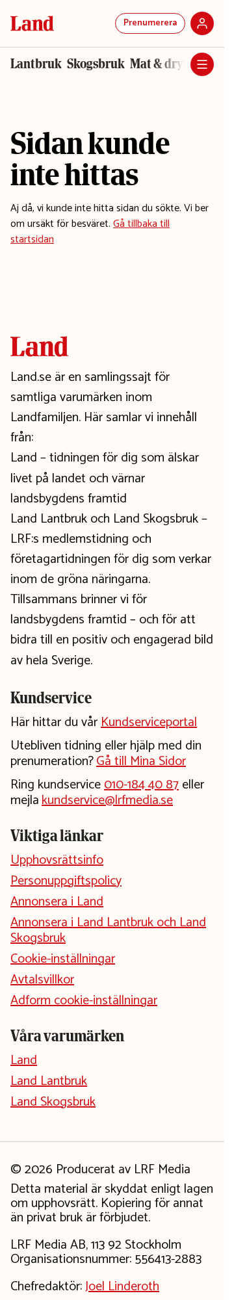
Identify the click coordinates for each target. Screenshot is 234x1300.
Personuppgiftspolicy (66, 881)
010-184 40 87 (141, 785)
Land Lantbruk (48, 1081)
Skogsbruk (96, 64)
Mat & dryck (163, 64)
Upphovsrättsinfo (56, 860)
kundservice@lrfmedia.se (107, 800)
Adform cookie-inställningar (83, 1000)
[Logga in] (202, 23)
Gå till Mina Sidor (141, 761)
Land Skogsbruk (53, 1102)
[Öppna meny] (202, 64)
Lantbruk (36, 64)
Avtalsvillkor (42, 980)
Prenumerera (150, 23)
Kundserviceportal (149, 722)
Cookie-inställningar (62, 959)
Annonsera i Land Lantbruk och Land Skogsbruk (108, 930)
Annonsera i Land (56, 902)
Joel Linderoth (122, 1286)
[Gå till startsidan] (32, 23)
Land (23, 1060)
